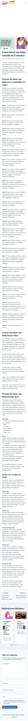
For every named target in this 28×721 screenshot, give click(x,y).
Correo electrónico (8, 690)
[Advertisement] (14, 20)
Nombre (5, 683)
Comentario (6, 663)
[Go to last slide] (4, 627)
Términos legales (19, 715)
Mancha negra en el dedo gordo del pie (21, 595)
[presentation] (7, 615)
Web (4, 696)
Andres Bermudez (7, 638)
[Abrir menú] (25, 3)
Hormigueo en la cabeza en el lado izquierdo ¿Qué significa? (7, 628)
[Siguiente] (24, 627)
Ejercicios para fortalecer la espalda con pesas (7, 596)
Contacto (14, 717)
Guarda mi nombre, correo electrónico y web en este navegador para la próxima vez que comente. (14, 702)
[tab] (11, 644)
